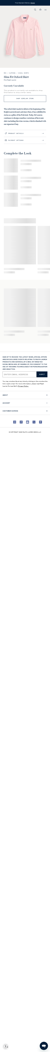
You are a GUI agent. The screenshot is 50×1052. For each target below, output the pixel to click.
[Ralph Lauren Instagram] (14, 422)
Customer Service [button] (10, 411)
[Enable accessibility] (6, 1046)
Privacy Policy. (23, 386)
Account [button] (6, 403)
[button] (35, 10)
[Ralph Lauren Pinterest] (40, 422)
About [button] (5, 395)
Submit (42, 374)
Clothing (12, 73)
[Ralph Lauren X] (34, 422)
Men (5, 73)
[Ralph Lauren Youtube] (27, 422)
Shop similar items (25, 98)
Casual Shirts (23, 73)
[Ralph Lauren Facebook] (21, 422)
